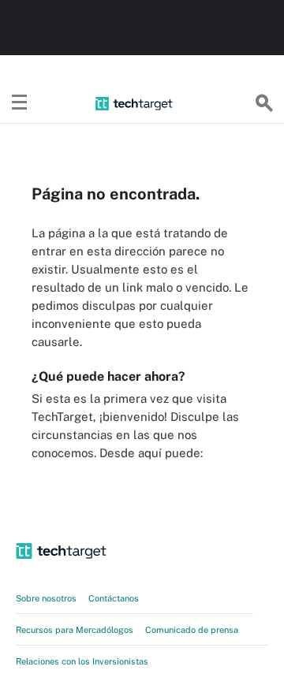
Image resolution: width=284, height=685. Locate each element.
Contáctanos (113, 598)
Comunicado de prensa (191, 630)
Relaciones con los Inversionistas (82, 661)
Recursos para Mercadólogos (74, 630)
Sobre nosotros (46, 598)
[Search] (264, 103)
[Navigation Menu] (19, 103)
